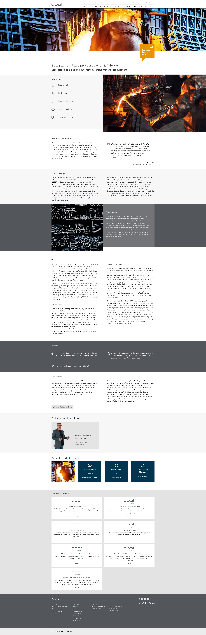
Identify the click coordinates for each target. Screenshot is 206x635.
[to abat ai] (77, 501)
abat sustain (138, 6)
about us (126, 3)
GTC (53, 631)
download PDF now (89, 477)
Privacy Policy (60, 631)
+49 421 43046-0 (81, 442)
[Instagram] (150, 603)
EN (134, 3)
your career (116, 3)
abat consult (94, 6)
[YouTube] (153, 603)
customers (92, 3)
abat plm (118, 6)
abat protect (127, 6)
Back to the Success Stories (63, 407)
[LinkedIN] (146, 603)
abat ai (85, 6)
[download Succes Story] (147, 51)
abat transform (149, 6)
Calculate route (113, 610)
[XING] (143, 603)
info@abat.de (79, 444)
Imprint (69, 631)
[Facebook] (139, 603)
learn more (116, 477)
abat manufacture (106, 6)
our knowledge (104, 3)
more (77, 516)
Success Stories (63, 55)
